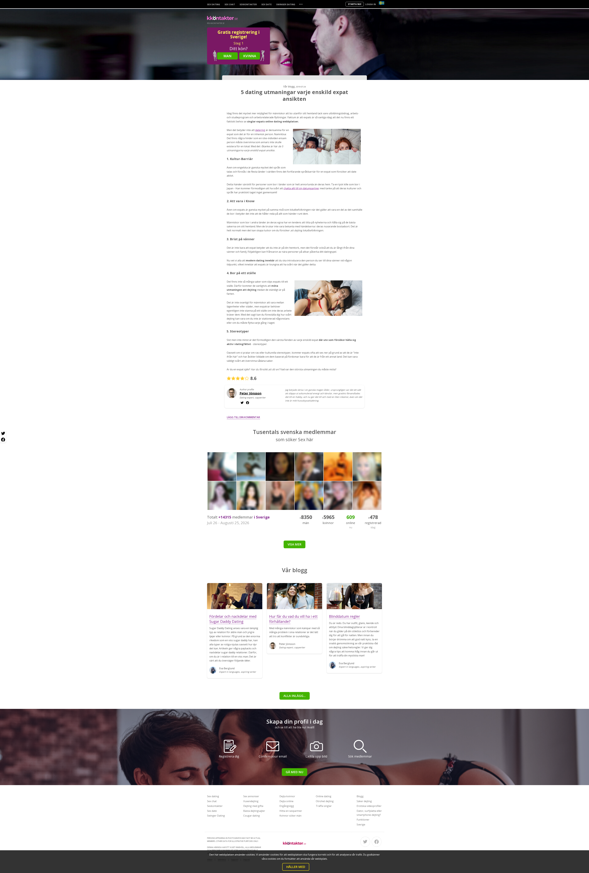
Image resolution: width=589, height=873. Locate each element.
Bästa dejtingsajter (254, 811)
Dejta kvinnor (287, 796)
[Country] (381, 3)
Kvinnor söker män (290, 815)
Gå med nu (294, 772)
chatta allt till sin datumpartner (301, 188)
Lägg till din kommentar (243, 417)
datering (260, 130)
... (301, 4)
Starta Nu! (354, 4)
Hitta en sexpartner (290, 811)
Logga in (370, 4)
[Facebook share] (3, 440)
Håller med (295, 867)
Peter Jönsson (251, 393)
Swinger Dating (285, 4)
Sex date (266, 4)
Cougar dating (251, 815)
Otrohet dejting (325, 801)
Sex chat (230, 4)
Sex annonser (251, 796)
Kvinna (249, 56)
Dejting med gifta (253, 806)
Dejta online (286, 801)
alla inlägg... (294, 696)
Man (227, 56)
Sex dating (213, 4)
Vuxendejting (250, 801)
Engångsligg (286, 806)
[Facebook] (376, 842)
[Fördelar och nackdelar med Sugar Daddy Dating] (235, 596)
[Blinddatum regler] (354, 596)
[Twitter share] (3, 433)
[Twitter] (365, 842)
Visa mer (294, 544)
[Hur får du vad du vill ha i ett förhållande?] (294, 596)
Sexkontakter (248, 4)
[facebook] (242, 402)
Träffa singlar (324, 806)
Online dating (323, 796)
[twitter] (247, 402)
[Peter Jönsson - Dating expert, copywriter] (232, 395)
